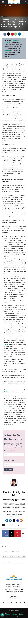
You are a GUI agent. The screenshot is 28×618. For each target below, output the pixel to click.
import (21, 269)
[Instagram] (17, 520)
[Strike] (9, 556)
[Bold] (3, 556)
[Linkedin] (19, 34)
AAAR (7, 525)
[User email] (21, 520)
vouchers (7, 50)
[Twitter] (14, 520)
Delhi (20, 336)
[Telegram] (16, 602)
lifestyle (16, 108)
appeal (16, 228)
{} (20, 556)
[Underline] (7, 556)
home (15, 525)
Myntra (19, 525)
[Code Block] (16, 556)
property (6, 344)
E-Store (17, 610)
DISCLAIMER (20, 616)
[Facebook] (5, 34)
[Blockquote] (14, 556)
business (19, 106)
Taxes (6, 5)
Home (2, 5)
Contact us (11, 610)
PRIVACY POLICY (7, 614)
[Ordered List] (11, 556)
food (5, 392)
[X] (8, 34)
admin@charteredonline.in (14, 598)
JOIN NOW (9, 469)
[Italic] (5, 556)
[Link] (18, 556)
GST (10, 5)
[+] (22, 556)
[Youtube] (24, 602)
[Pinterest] (12, 34)
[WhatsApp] (15, 34)
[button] (2, 2)
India (12, 263)
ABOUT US (22, 613)
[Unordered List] (13, 556)
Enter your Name (9, 451)
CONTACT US (14, 616)
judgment (9, 406)
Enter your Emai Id (9, 460)
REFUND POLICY (15, 614)
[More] (23, 34)
